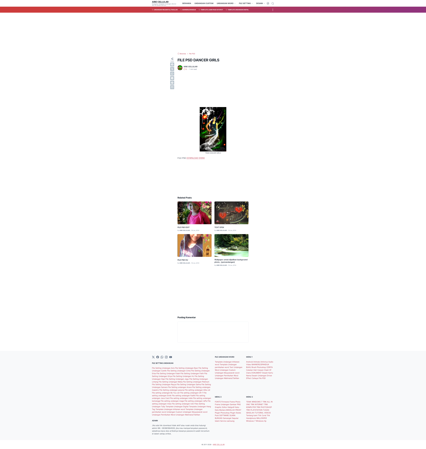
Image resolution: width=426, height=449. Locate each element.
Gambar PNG (235, 404)
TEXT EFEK (219, 227)
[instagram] (166, 357)
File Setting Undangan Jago (177, 379)
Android (249, 362)
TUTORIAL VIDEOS (263, 413)
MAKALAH (230, 410)
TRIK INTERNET (257, 404)
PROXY (238, 410)
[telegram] (172, 78)
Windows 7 (251, 421)
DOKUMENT (256, 373)
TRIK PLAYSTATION (254, 410)
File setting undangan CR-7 (192, 393)
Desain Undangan (259, 375)
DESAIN (259, 3)
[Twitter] (153, 357)
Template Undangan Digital (177, 406)
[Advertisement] (213, 32)
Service (223, 421)
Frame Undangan (222, 404)
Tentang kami (252, 415)
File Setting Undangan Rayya (164, 384)
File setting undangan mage (172, 401)
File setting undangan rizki (183, 404)
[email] (172, 87)
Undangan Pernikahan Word (164, 415)
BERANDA (186, 3)
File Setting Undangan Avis (163, 368)
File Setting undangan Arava (180, 387)
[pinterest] (172, 83)
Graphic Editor (221, 407)
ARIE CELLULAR (160, 2)
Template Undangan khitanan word (171, 409)
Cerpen (260, 370)
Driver (269, 375)
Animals (256, 362)
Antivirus (264, 362)
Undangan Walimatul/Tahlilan (188, 415)
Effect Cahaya (252, 378)
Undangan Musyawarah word (195, 412)
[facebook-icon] (157, 357)
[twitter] (172, 69)
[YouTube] (170, 357)
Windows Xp (261, 421)
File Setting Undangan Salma (189, 384)
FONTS (218, 402)
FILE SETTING (245, 3)
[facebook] (172, 64)
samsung (230, 421)
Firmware (225, 402)
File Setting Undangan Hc (184, 376)
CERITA (269, 367)
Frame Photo (235, 402)
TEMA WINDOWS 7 (254, 402)
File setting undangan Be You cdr (166, 393)
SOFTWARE (224, 415)
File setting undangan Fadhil (184, 395)
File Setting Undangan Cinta (179, 371)
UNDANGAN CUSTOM (203, 3)
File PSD (262, 378)
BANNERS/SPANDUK (260, 364)
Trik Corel (262, 415)
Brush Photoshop (259, 367)
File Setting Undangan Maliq (171, 382)
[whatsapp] (172, 74)
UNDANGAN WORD (225, 3)
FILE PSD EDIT (184, 227)
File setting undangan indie (181, 398)
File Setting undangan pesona (172, 390)
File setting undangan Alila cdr (197, 390)
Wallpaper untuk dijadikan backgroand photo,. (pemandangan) (231, 261)
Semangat (227, 418)
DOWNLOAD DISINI (196, 158)
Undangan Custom (175, 412)
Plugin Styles (235, 413)
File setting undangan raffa (196, 401)
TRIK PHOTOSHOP (264, 407)
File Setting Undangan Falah (168, 373)
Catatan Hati (251, 370)
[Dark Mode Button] (268, 3)
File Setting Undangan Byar (186, 368)
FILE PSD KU (183, 260)
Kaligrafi (231, 407)
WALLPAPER (261, 418)
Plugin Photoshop (222, 413)
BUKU (249, 367)
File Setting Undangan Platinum (196, 382)
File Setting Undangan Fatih (192, 373)
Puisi (217, 415)
